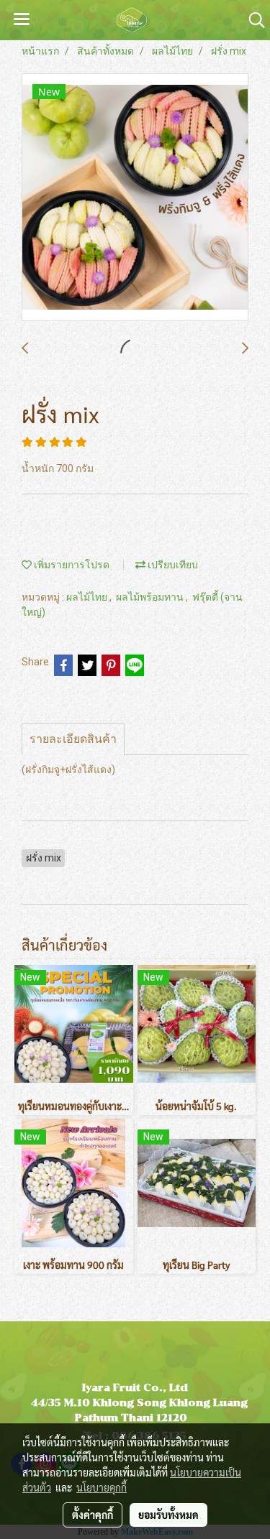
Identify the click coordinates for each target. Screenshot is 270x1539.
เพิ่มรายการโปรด (70, 564)
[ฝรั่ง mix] (135, 198)
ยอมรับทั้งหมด (168, 1514)
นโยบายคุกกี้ (101, 1487)
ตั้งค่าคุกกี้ (92, 1514)
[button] (252, 20)
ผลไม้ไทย (87, 597)
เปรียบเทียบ (171, 564)
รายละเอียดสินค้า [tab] (73, 739)
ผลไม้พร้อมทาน (151, 597)
